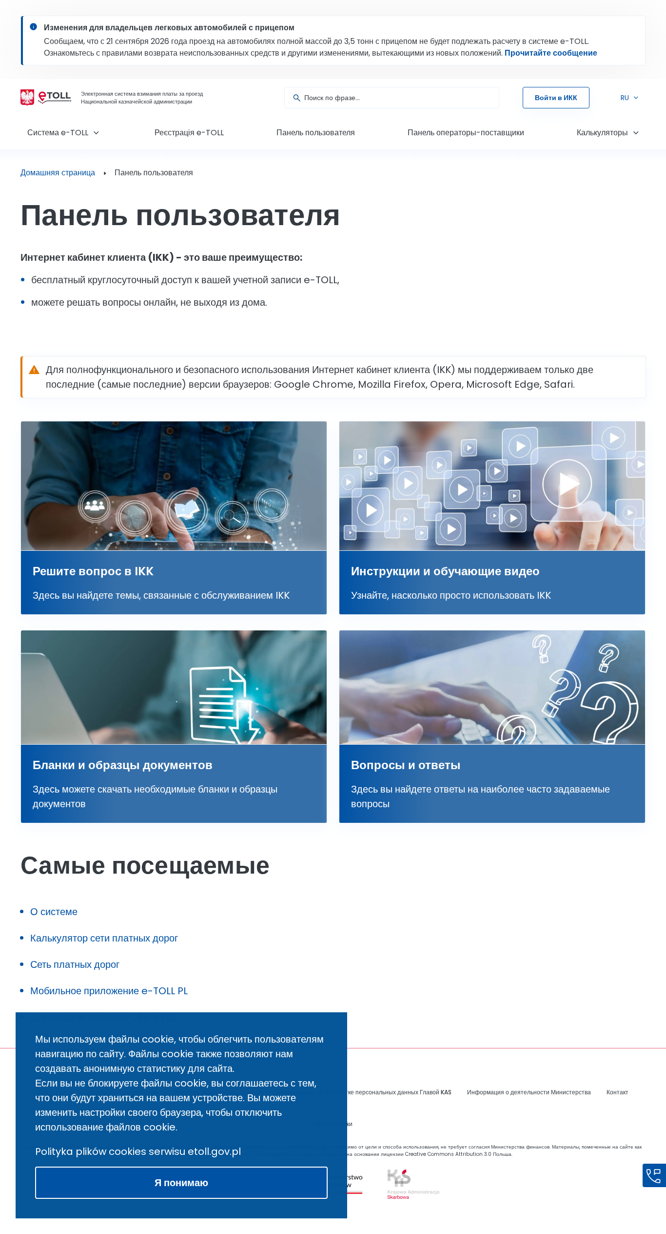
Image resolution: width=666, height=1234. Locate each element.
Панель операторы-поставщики (466, 132)
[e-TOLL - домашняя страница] (54, 97)
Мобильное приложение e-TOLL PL (109, 991)
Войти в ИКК (556, 98)
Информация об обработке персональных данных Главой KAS (364, 1092)
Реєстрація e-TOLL (189, 132)
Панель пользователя (315, 132)
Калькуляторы (602, 132)
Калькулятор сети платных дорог (104, 938)
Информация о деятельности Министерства (529, 1092)
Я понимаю (181, 1183)
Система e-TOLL (57, 132)
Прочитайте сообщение (551, 53)
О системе (54, 912)
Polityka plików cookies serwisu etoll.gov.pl (138, 1151)
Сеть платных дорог (74, 964)
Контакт (617, 1092)
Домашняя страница (57, 172)
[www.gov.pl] (411, 1184)
